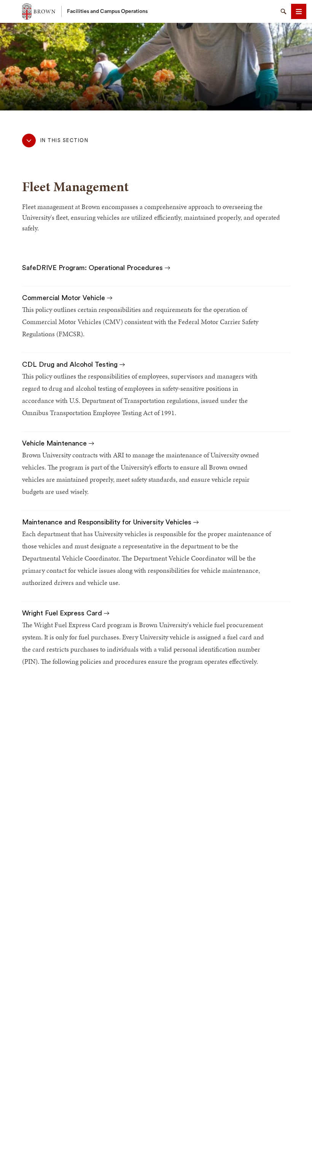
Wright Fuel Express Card (63, 613)
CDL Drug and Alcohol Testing (70, 364)
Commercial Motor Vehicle (64, 297)
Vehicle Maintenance (55, 443)
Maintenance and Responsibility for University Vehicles (107, 522)
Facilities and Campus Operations (107, 11)
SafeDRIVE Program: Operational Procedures (93, 267)
